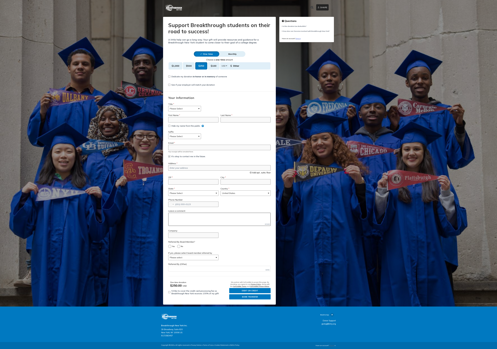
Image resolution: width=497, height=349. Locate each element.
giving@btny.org (328, 324)
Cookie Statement (221, 345)
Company (172, 230)
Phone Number (175, 199)
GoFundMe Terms (239, 286)
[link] (173, 7)
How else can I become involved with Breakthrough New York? (306, 31)
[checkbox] (197, 76)
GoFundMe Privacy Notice (259, 286)
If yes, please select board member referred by (190, 253)
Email (171, 143)
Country (224, 188)
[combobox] (171, 204)
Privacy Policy (256, 284)
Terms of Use (208, 345)
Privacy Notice (196, 345)
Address (172, 163)
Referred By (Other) (177, 264)
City (222, 177)
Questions (290, 21)
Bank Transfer (250, 297)
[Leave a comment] (219, 219)
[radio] (208, 54)
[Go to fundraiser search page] (312, 7)
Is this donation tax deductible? (294, 26)
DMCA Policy (234, 345)
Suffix (171, 131)
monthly (232, 54)
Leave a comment (176, 211)
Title (170, 104)
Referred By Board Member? (181, 242)
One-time (208, 54)
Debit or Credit (250, 290)
